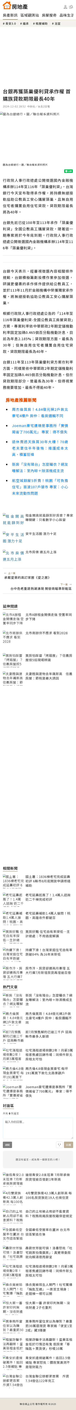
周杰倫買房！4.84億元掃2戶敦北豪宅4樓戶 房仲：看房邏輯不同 (40, 412)
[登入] (65, 7)
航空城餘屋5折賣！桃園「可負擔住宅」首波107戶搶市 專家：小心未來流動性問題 (40, 487)
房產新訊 (10, 15)
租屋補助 (42, 23)
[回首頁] (15, 5)
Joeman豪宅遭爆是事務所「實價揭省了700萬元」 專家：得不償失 (40, 428)
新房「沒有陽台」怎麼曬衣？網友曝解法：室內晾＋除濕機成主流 (40, 467)
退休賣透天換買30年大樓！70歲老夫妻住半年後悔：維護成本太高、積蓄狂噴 (40, 448)
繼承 (26, 23)
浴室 (58, 23)
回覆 (68, 1145)
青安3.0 (10, 23)
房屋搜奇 (49, 15)
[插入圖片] (59, 1145)
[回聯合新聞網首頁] (7, 5)
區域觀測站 (30, 15)
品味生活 (67, 15)
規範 (7, 1145)
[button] (71, 7)
